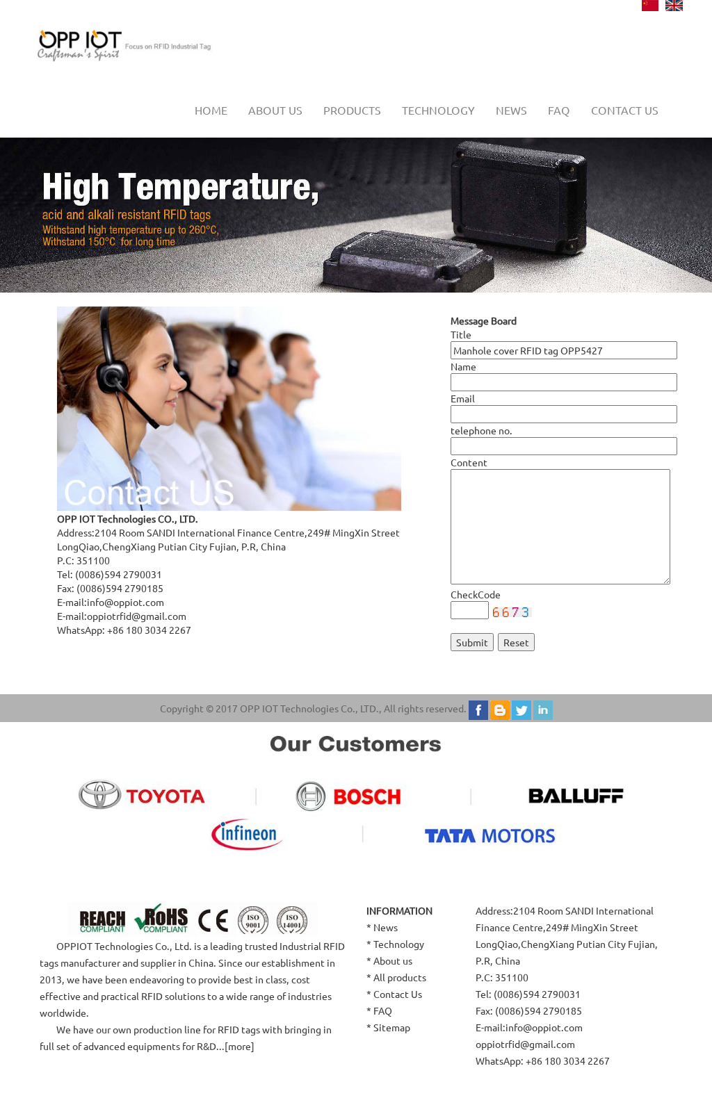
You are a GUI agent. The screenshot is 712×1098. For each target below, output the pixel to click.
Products (352, 110)
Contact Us (397, 994)
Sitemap (391, 1027)
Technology (438, 110)
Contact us (624, 110)
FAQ (559, 110)
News (511, 110)
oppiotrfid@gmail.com (136, 615)
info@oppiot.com (125, 602)
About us (275, 110)
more (239, 1046)
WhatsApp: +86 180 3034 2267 (543, 1060)
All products (399, 977)
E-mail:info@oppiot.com (529, 1027)
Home (211, 110)
